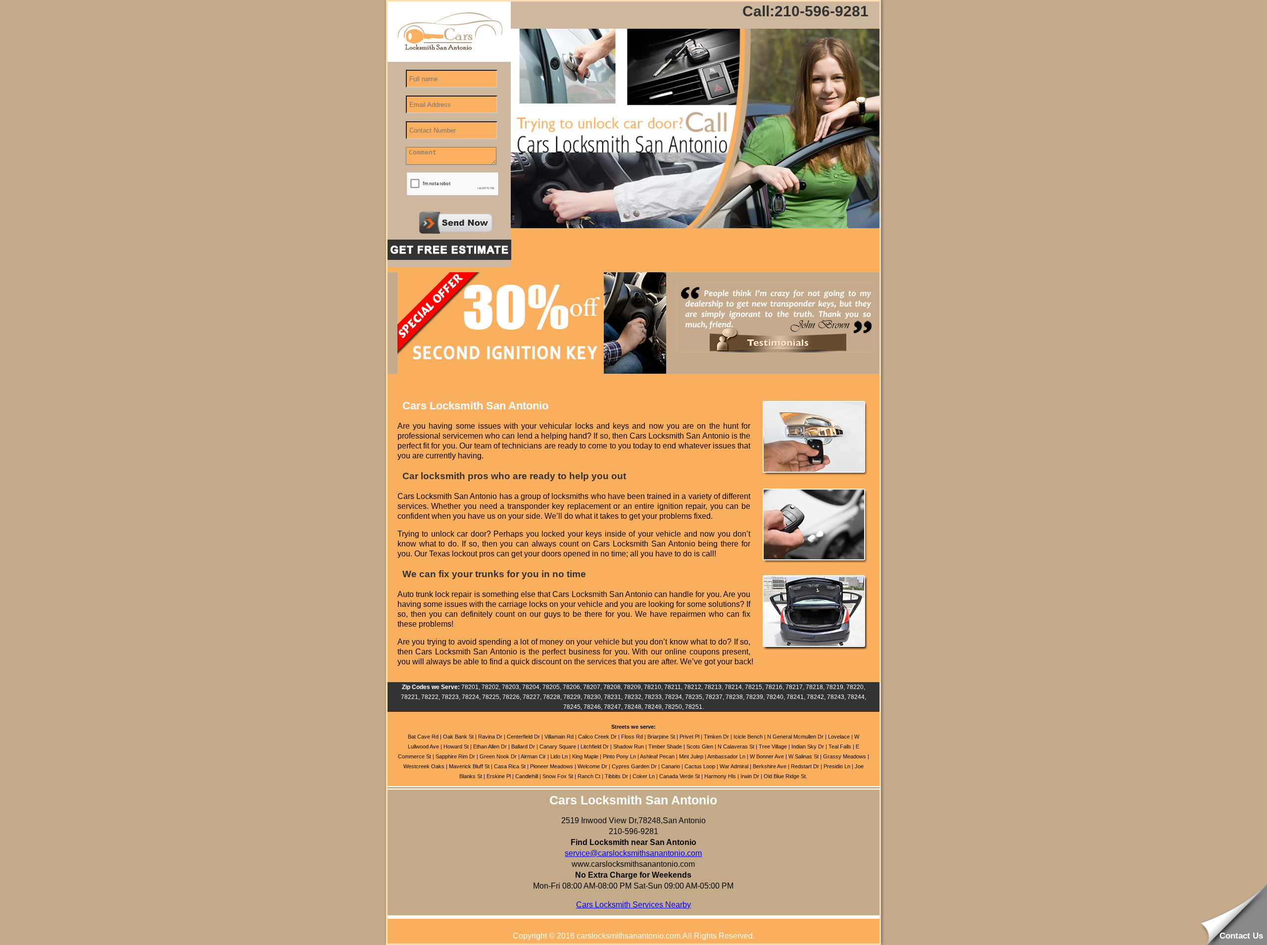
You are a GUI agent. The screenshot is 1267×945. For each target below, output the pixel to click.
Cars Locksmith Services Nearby (633, 904)
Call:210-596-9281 (805, 11)
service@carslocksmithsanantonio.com (633, 853)
